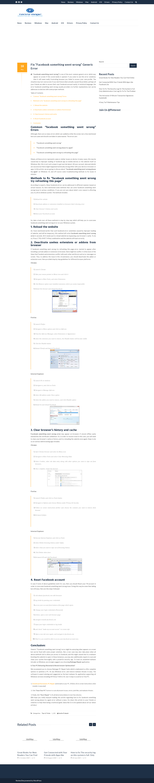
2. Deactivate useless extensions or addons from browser (52, 110)
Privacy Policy (117, 2)
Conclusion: (37, 123)
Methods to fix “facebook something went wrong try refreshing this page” (57, 101)
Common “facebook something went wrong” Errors (50, 96)
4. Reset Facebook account (42, 118)
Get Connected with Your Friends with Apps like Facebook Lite (55, 755)
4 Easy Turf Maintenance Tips (109, 102)
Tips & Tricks (46, 713)
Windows (79, 2)
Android (94, 2)
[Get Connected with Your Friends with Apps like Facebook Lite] (56, 739)
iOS (100, 2)
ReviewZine (20, 781)
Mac (87, 2)
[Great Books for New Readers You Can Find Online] (29, 739)
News (63, 2)
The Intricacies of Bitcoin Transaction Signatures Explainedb (116, 97)
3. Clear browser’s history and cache (45, 114)
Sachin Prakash (63, 713)
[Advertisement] (77, 43)
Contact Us (129, 2)
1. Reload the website (40, 105)
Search (101, 62)
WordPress (37, 781)
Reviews (71, 2)
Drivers (107, 2)
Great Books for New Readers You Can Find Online (27, 755)
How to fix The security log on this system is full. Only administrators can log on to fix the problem (117, 90)
